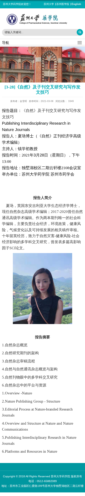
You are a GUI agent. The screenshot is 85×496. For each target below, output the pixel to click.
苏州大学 (49, 4)
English (76, 4)
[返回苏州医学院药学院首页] (42, 19)
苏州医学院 (62, 4)
